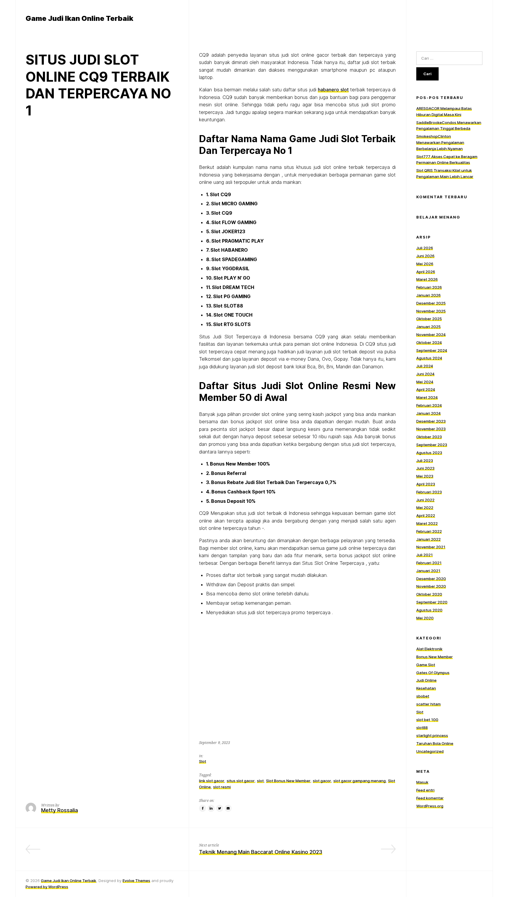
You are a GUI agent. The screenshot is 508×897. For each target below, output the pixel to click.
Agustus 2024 (429, 358)
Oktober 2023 (429, 436)
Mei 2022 (424, 507)
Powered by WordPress (47, 886)
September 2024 (431, 350)
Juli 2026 (424, 248)
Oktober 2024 (429, 342)
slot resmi (222, 787)
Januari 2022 (428, 539)
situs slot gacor (241, 780)
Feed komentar (430, 798)
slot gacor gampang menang (359, 780)
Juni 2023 (425, 468)
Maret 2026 (427, 279)
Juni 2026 (425, 255)
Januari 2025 (428, 326)
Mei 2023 (424, 476)
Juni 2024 (425, 374)
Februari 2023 (429, 492)
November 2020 (431, 586)
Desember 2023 (431, 421)
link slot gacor (211, 780)
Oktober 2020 (429, 594)
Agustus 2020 (429, 610)
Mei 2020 (425, 618)
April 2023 (425, 484)
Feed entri (425, 790)
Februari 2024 (429, 405)
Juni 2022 (425, 500)
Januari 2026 (428, 295)
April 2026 (425, 271)
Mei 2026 (424, 263)
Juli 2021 (424, 554)
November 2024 (431, 334)
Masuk (422, 782)
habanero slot (333, 90)
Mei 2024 (424, 381)
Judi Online (426, 680)
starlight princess (432, 735)
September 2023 (431, 444)
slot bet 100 (427, 719)
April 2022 (425, 515)
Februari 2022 (429, 531)
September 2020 (431, 602)
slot (260, 780)
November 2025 (431, 311)
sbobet (422, 696)
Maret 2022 (427, 523)
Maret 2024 (427, 397)
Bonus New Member (434, 656)
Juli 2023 (424, 460)
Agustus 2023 (429, 452)
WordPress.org (429, 806)
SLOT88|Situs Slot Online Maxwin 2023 (129, 852)
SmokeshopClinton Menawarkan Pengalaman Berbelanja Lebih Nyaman (440, 142)
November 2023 (431, 428)
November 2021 (430, 547)
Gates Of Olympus (432, 672)
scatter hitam (428, 704)
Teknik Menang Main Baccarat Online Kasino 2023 (260, 852)
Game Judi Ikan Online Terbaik (68, 880)
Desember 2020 (431, 578)
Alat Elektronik (429, 648)
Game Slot (425, 664)
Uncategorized (430, 751)
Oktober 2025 (429, 318)
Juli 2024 (424, 366)
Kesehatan (426, 688)
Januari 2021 (428, 570)
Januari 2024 (428, 413)
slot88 (422, 727)
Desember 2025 (431, 303)
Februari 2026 (429, 287)
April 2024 (425, 389)
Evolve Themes (136, 880)
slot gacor (322, 780)
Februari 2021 (429, 562)
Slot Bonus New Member (288, 780)
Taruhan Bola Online (434, 743)
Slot (202, 761)
